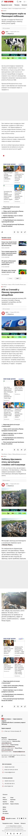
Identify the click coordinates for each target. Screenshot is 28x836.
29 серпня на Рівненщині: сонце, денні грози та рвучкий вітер (9, 262)
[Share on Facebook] (7, 833)
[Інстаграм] (23, 818)
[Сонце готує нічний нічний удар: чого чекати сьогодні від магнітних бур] (22, 243)
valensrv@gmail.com (7, 742)
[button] (3, 1)
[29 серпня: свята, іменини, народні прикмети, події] (22, 272)
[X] (19, 818)
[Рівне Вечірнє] (10, 1)
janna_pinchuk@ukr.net (7, 749)
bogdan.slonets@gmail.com (8, 746)
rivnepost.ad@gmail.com (19, 751)
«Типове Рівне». (7, 545)
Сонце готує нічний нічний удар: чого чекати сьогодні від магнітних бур (9, 243)
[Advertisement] (14, 106)
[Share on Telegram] (17, 833)
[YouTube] (21, 818)
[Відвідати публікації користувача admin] (3, 32)
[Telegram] (25, 818)
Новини (4, 10)
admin (7, 31)
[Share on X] (10, 833)
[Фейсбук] (17, 818)
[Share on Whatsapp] (14, 833)
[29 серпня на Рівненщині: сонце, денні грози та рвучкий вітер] (22, 262)
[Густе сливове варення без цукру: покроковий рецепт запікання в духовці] (22, 253)
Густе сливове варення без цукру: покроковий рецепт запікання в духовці (9, 253)
